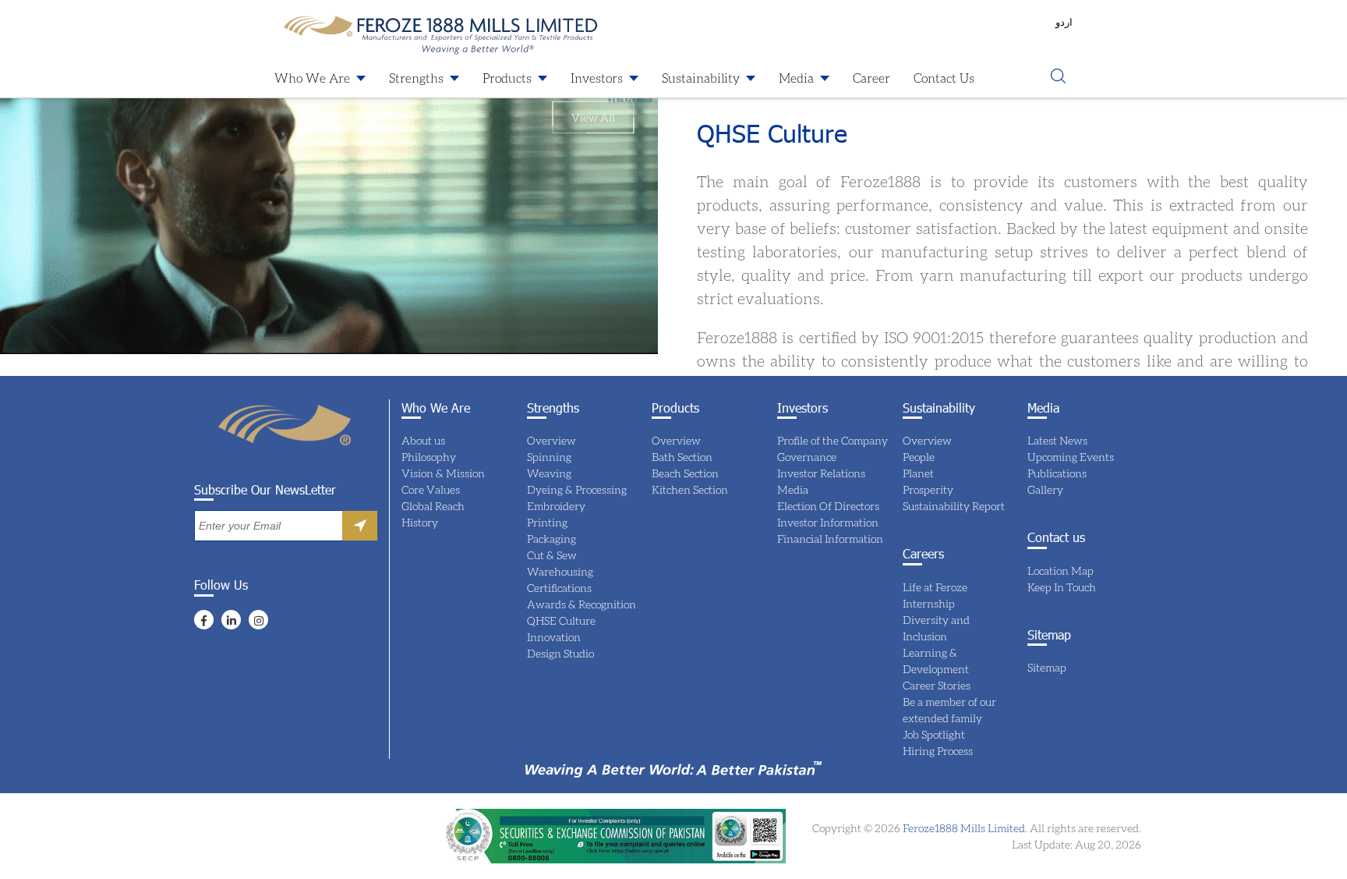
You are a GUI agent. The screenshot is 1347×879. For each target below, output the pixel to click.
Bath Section (682, 456)
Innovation (554, 636)
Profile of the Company (832, 440)
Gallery (1045, 489)
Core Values (430, 489)
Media (796, 77)
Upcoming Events (1070, 456)
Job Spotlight (934, 734)
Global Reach (433, 505)
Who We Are (312, 77)
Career (871, 77)
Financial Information (830, 538)
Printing (547, 522)
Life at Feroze (935, 587)
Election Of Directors (828, 505)
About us (423, 440)
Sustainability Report (954, 505)
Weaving (549, 473)
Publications (1057, 473)
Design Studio (560, 653)
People (919, 456)
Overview (551, 440)
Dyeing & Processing (577, 489)
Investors (597, 77)
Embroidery (556, 505)
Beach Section (685, 473)
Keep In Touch (1061, 587)
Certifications (559, 587)
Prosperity (928, 489)
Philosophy (428, 456)
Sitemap (1046, 667)
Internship (929, 603)
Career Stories (936, 685)
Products (507, 77)
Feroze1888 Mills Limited (962, 828)
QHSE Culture (561, 620)
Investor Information (828, 522)
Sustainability (701, 77)
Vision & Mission (443, 473)
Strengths (416, 77)
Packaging (551, 538)
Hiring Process (938, 750)
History (419, 522)
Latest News (1057, 440)
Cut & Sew (552, 555)
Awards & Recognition (581, 604)
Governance (806, 456)
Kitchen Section (690, 489)
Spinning (549, 456)
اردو (1064, 22)
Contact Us (944, 77)
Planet (918, 473)
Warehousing (560, 571)
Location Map (1060, 570)
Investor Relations (821, 473)
